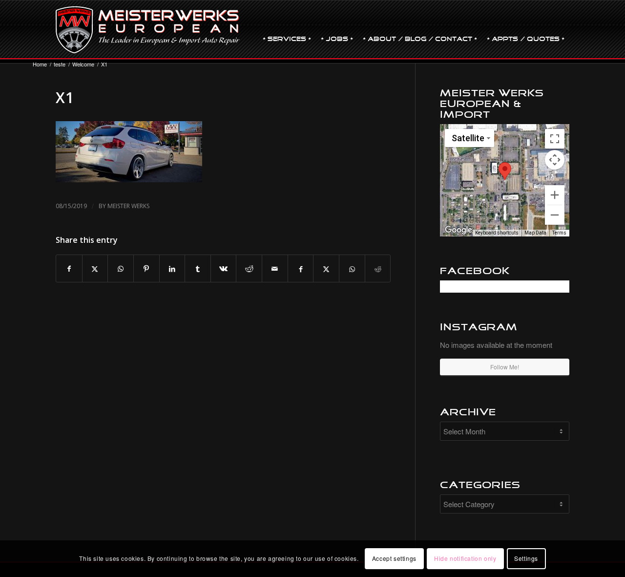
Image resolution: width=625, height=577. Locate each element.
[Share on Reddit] (249, 268)
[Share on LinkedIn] (172, 268)
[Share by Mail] (275, 268)
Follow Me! (504, 367)
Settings (526, 558)
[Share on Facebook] (69, 268)
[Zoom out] (554, 215)
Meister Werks (128, 206)
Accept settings (394, 558)
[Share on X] (95, 268)
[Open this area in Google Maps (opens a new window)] (458, 230)
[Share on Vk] (223, 268)
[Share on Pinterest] (146, 268)
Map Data (535, 232)
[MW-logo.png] (148, 29)
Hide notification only (465, 558)
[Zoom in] (554, 195)
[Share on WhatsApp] (120, 268)
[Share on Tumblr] (197, 268)
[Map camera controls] (554, 160)
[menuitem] (287, 29)
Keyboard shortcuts (497, 232)
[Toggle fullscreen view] (554, 139)
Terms (559, 232)
